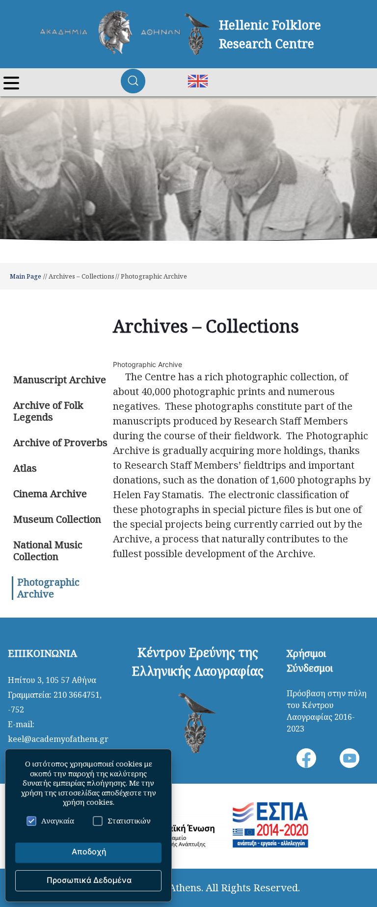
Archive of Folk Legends (48, 411)
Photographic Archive (48, 587)
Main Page (25, 276)
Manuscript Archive (59, 379)
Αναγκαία (57, 820)
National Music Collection (47, 550)
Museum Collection (57, 519)
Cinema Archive (50, 493)
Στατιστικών (129, 820)
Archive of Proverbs (60, 442)
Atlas (25, 468)
